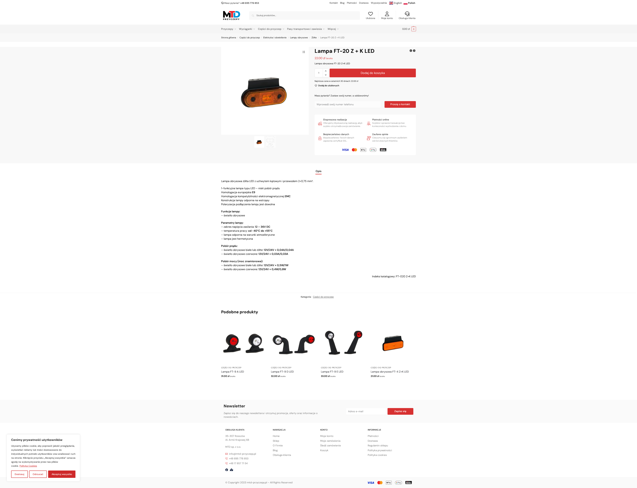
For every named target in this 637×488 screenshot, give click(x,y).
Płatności (352, 2)
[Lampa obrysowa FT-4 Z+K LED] (393, 342)
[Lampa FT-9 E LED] (343, 342)
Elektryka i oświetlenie (275, 37)
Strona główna (228, 37)
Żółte (314, 37)
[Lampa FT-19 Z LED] (411, 50)
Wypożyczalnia (379, 2)
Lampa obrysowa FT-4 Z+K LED (390, 371)
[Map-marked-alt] (231, 470)
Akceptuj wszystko (62, 474)
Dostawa (364, 2)
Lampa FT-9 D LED (282, 371)
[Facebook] (226, 470)
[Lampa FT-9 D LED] (293, 342)
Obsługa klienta (407, 18)
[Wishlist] (260, 324)
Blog (342, 2)
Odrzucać (38, 474)
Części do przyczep (249, 37)
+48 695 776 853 (249, 2)
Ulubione (370, 18)
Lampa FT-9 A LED (232, 371)
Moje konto (387, 18)
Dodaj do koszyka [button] (243, 383)
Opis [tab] (318, 171)
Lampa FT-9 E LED (332, 371)
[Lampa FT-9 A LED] (243, 342)
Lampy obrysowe (299, 37)
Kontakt (334, 2)
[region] (43, 457)
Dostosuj (19, 474)
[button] (409, 29)
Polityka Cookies (28, 465)
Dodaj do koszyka (373, 73)
